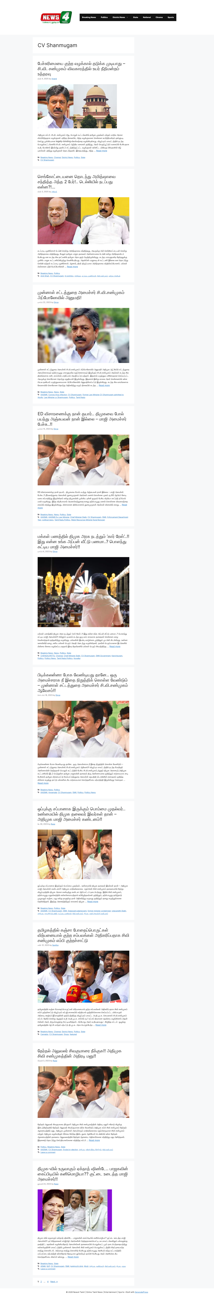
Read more (101, 150)
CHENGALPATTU (47, 656)
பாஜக (124, 1266)
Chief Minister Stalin (78, 517)
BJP (48, 1266)
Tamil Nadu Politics (62, 520)
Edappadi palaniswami (77, 911)
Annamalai (52, 792)
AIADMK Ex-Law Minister (58, 517)
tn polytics (69, 276)
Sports (171, 17)
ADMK (43, 1266)
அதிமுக (41, 913)
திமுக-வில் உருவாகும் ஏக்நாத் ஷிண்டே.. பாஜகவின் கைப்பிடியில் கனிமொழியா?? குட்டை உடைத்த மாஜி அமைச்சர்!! (83, 1174)
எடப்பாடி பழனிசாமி (64, 913)
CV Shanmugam (47, 160)
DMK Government (103, 656)
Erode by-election (70, 1149)
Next (54, 1281)
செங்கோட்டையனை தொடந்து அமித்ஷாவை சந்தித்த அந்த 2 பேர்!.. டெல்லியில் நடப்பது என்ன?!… (77, 181)
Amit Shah (44, 276)
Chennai (57, 157)
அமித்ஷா (77, 276)
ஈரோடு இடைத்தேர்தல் (93, 1149)
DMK (104, 517)
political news (48, 520)
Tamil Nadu (80, 397)
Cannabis (44, 1034)
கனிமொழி (100, 1266)
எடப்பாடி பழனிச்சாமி (89, 276)
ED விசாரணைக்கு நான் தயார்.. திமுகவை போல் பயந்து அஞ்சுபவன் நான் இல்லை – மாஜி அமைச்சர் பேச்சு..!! (82, 419)
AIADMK (43, 395)
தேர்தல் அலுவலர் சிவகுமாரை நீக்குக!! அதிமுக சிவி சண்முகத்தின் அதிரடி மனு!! (80, 1053)
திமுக (86, 913)
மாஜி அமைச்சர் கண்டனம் (98, 913)
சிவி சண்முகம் (102, 276)
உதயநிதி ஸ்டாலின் (51, 913)
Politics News (50, 658)
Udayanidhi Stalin (119, 911)
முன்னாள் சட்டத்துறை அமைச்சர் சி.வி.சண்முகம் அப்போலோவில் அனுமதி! (81, 295)
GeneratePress (141, 1292)
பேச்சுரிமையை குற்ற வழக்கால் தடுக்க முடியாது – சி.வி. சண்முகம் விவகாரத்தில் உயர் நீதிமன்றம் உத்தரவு (81, 68)
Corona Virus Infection (57, 395)
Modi (86, 1266)
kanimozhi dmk (76, 1266)
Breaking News (89, 17)
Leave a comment (47, 1152)
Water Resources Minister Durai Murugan (88, 520)
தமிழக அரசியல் (114, 276)
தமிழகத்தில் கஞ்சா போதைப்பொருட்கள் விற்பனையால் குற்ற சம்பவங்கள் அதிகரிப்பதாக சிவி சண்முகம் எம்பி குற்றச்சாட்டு (83, 935)
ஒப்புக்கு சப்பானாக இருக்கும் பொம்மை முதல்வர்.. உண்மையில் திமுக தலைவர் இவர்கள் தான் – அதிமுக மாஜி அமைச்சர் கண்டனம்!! (81, 814)
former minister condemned (99, 911)
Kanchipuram (117, 656)
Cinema (159, 17)
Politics (104, 17)
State (135, 17)
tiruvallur (77, 658)
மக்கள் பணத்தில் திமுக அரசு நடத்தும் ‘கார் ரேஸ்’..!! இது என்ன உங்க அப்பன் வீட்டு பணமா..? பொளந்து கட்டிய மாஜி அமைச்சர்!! (83, 541)
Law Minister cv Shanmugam (56, 397)
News (56, 392)
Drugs (66, 1034)
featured (73, 1034)
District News (119, 17)
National (147, 17)
